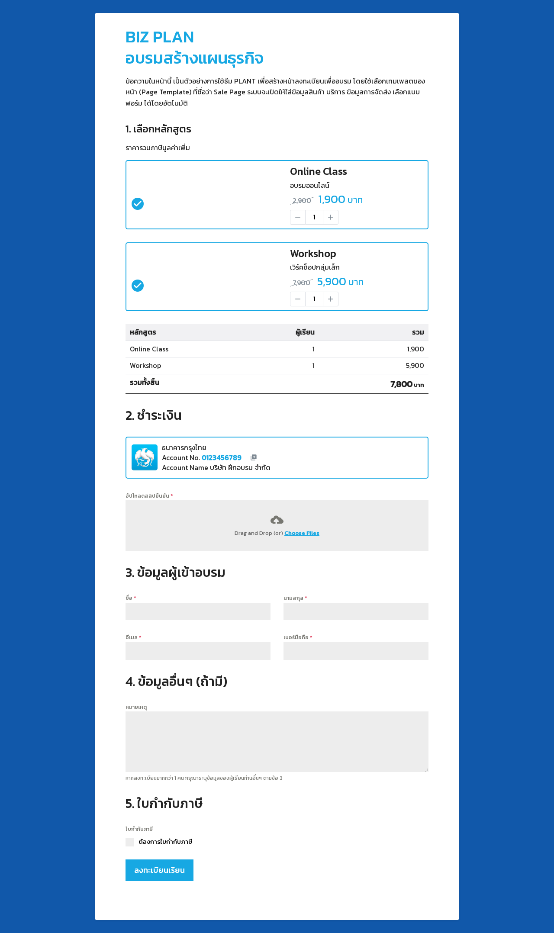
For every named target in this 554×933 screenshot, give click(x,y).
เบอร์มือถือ (297, 637)
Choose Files (301, 533)
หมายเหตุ (136, 707)
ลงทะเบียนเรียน (159, 870)
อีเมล (134, 637)
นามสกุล (295, 598)
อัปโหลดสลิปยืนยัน (149, 496)
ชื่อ (131, 598)
